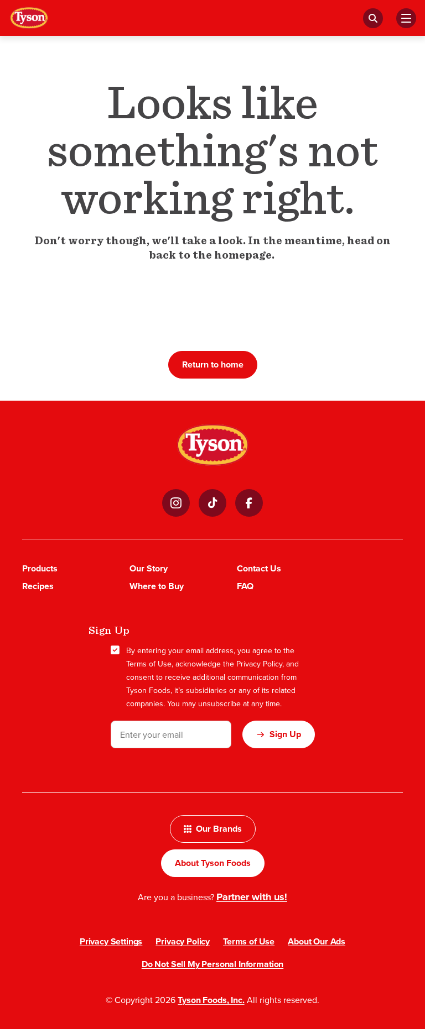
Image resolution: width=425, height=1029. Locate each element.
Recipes (38, 586)
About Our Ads (316, 941)
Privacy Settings (111, 941)
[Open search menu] (373, 18)
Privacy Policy (259, 663)
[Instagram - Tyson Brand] (176, 503)
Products (40, 568)
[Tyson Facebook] (249, 503)
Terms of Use (149, 663)
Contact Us (259, 568)
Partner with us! (251, 897)
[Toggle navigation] (406, 18)
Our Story (148, 568)
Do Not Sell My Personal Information (212, 964)
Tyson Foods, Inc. (211, 1000)
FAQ (245, 586)
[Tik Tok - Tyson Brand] (212, 503)
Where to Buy (156, 586)
